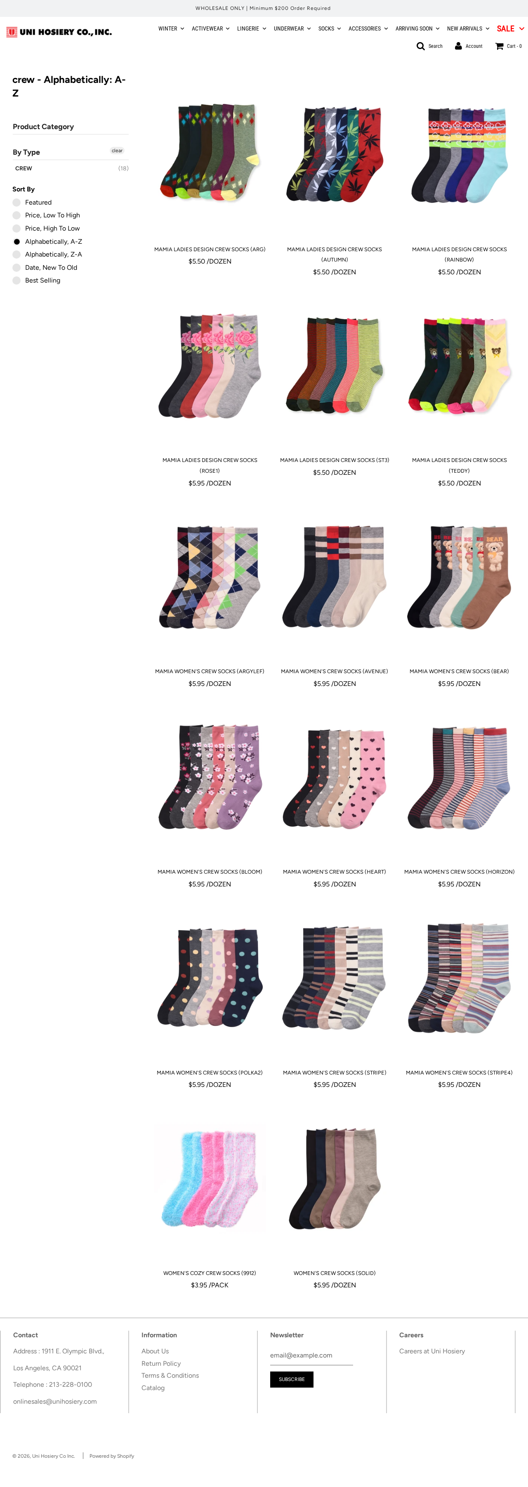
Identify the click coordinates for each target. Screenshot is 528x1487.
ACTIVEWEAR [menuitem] (207, 28)
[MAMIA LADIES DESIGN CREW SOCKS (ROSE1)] (210, 365)
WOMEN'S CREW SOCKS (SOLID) (335, 1273)
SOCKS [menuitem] (326, 28)
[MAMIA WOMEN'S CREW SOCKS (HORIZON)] (459, 777)
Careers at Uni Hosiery (432, 1351)
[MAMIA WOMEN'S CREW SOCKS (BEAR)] (459, 577)
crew (23, 168)
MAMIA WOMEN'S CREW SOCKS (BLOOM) (210, 872)
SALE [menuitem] (505, 28)
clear (117, 150)
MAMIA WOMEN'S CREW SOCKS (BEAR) (459, 671)
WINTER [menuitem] (167, 28)
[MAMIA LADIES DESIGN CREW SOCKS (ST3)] (334, 365)
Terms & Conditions (170, 1375)
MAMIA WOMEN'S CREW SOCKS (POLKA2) (210, 1073)
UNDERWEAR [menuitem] (289, 28)
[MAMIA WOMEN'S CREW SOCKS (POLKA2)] (210, 978)
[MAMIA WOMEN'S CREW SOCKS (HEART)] (334, 777)
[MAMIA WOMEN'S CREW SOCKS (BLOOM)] (210, 777)
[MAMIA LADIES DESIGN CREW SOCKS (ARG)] (210, 155)
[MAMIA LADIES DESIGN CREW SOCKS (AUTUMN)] (334, 155)
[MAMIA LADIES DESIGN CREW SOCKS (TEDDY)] (459, 365)
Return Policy (161, 1363)
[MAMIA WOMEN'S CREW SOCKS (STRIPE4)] (459, 978)
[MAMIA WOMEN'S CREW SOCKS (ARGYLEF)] (210, 577)
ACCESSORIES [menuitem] (365, 28)
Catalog (153, 1388)
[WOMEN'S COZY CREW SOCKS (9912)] (210, 1178)
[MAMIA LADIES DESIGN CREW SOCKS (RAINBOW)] (459, 155)
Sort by (23, 189)
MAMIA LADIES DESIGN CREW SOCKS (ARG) (210, 249)
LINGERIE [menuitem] (248, 28)
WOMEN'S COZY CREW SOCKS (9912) (209, 1273)
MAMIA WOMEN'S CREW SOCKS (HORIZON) (459, 872)
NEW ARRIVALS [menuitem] (464, 28)
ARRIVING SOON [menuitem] (414, 28)
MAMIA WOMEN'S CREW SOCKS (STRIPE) (335, 1073)
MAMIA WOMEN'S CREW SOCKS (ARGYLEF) (209, 671)
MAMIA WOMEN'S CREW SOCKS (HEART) (334, 872)
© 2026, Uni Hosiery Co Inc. (43, 1456)
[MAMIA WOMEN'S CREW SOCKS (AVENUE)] (334, 577)
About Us (155, 1351)
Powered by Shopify (112, 1456)
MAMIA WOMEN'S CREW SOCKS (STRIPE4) (459, 1073)
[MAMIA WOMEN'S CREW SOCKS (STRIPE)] (334, 978)
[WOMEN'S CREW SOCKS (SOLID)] (334, 1178)
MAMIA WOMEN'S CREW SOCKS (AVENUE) (334, 671)
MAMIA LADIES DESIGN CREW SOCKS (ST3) (334, 460)
